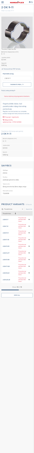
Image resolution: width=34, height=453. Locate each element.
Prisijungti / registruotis (11, 117)
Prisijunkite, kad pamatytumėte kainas (22, 219)
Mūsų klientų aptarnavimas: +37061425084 (12, 121)
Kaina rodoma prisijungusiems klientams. (17, 96)
